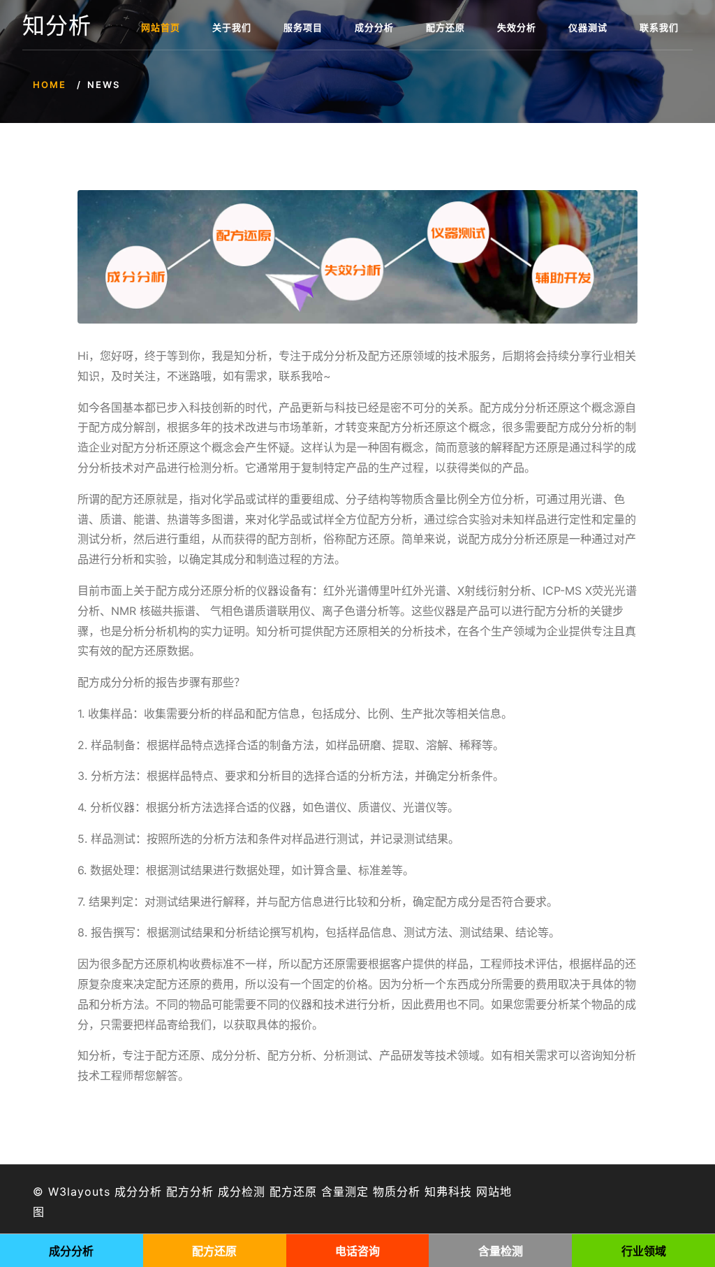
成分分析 (374, 27)
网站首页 (160, 27)
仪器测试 (587, 27)
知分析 (56, 25)
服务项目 (303, 27)
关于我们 (231, 27)
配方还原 (445, 27)
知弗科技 (448, 1192)
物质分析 (396, 1192)
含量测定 (345, 1192)
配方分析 (190, 1192)
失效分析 (516, 27)
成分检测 (241, 1192)
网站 (488, 1192)
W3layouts (79, 1192)
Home (49, 84)
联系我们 (659, 27)
